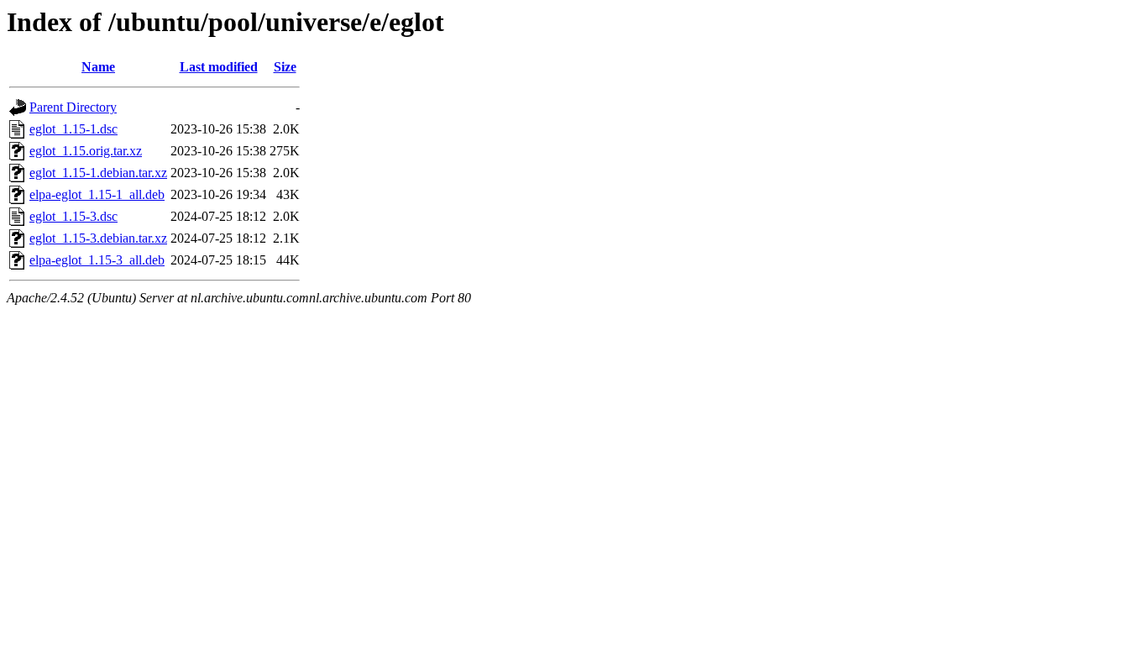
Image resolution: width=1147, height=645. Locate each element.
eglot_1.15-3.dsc (73, 216)
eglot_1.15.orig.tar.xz (85, 151)
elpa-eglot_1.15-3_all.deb (97, 260)
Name (98, 67)
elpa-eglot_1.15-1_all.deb (97, 194)
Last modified (219, 67)
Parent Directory (73, 107)
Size (285, 67)
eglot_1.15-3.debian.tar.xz (98, 238)
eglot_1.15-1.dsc (73, 129)
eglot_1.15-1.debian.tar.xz (98, 172)
